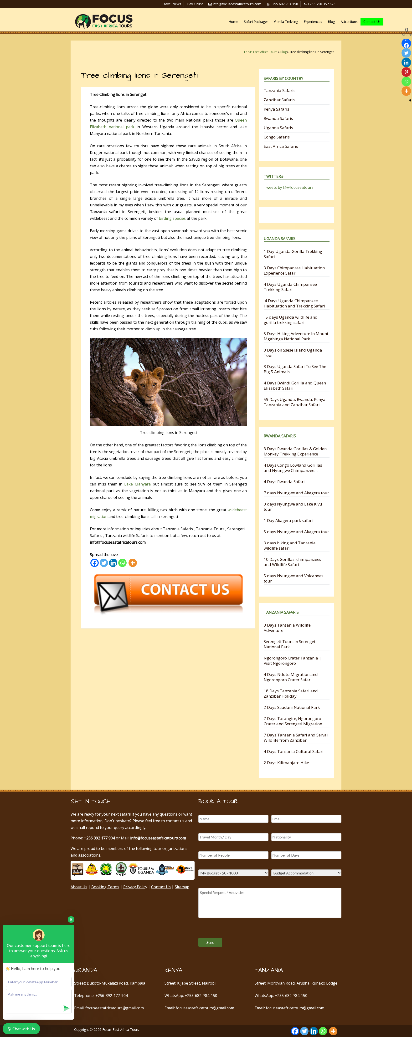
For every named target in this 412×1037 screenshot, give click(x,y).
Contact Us (372, 21)
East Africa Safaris (281, 146)
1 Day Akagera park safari (288, 520)
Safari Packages (256, 21)
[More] (133, 563)
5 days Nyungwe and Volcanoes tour (293, 578)
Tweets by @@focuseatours (289, 187)
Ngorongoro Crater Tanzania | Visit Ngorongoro (292, 660)
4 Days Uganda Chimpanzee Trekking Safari (290, 286)
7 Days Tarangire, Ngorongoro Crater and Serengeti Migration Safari (293, 721)
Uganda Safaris (278, 127)
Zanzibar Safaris (279, 99)
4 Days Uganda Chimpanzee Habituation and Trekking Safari (294, 303)
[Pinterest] (406, 72)
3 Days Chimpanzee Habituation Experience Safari (294, 270)
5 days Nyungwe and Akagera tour (296, 531)
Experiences (313, 21)
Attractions (349, 21)
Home (233, 21)
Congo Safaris (277, 137)
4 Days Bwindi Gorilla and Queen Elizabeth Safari (295, 385)
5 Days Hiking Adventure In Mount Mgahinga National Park (296, 336)
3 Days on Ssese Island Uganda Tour (293, 352)
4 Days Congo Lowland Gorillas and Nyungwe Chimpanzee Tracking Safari (293, 467)
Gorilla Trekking (286, 21)
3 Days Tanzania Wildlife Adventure (287, 627)
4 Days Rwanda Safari (284, 481)
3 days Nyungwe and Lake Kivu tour (293, 506)
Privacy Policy (135, 886)
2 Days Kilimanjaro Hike (286, 762)
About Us (79, 886)
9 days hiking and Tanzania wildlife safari (290, 545)
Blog (331, 21)
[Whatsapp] (122, 563)
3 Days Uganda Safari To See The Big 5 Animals (295, 369)
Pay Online (195, 4)
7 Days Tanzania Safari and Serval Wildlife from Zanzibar (296, 737)
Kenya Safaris (276, 109)
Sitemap (182, 886)
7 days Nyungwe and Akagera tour (296, 493)
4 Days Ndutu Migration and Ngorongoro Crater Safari (291, 677)
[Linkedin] (113, 563)
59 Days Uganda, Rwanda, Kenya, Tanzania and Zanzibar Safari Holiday (295, 402)
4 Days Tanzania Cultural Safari (294, 751)
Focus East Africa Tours (261, 52)
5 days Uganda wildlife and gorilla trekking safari (291, 319)
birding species (172, 218)
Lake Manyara (137, 484)
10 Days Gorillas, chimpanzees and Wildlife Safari (292, 562)
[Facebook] (94, 563)
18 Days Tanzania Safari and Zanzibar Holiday (291, 693)
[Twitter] (104, 563)
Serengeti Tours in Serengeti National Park (290, 644)
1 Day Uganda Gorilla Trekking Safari (293, 254)
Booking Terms (105, 886)
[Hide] (410, 100)
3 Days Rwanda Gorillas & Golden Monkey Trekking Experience (295, 451)
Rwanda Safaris (278, 118)
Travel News (171, 4)
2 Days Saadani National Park (292, 707)
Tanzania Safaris (279, 90)
